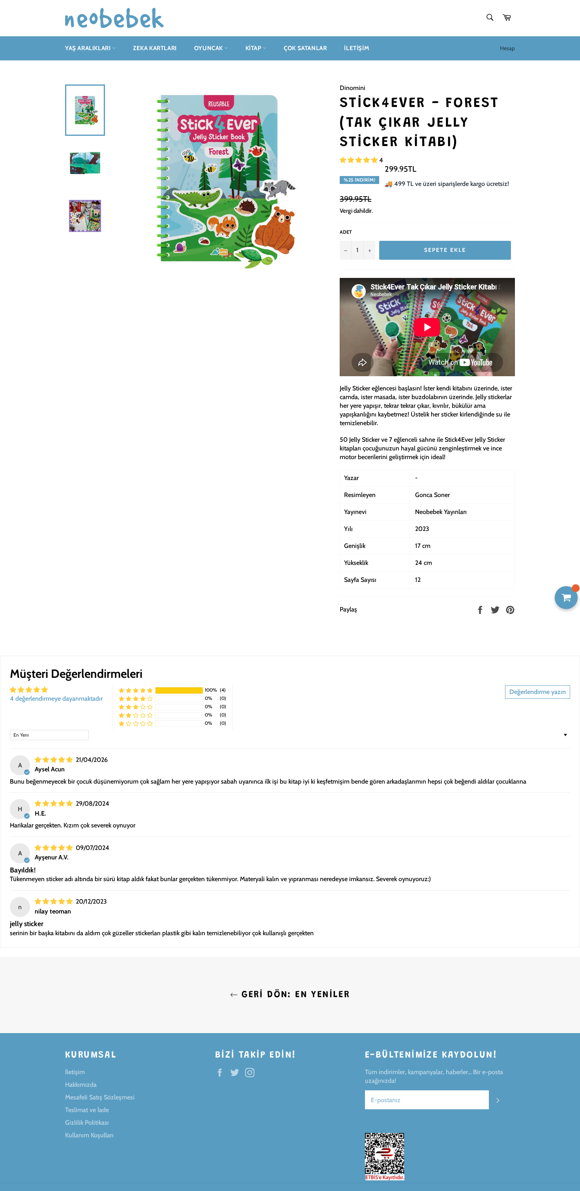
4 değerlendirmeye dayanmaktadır (56, 698)
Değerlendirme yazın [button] (537, 692)
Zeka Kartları (155, 48)
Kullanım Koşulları (89, 1135)
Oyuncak (209, 48)
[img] (54, 759)
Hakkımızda (81, 1084)
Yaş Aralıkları (88, 48)
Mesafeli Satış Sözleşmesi (100, 1097)
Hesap (507, 48)
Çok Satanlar (305, 48)
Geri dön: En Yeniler (294, 995)
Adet (346, 232)
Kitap (254, 48)
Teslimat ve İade (87, 1110)
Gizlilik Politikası (87, 1122)
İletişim (356, 48)
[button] (359, 160)
